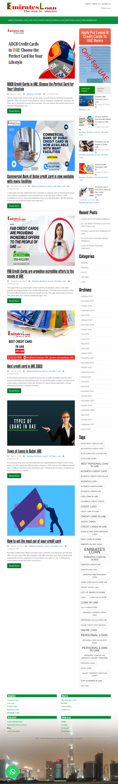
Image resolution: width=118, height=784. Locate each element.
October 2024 (86, 306)
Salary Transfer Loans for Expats (94, 674)
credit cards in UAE (94, 526)
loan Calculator (98, 597)
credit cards (88, 521)
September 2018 (87, 410)
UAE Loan (85, 686)
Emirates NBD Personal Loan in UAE (101, 99)
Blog (9, 728)
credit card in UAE (93, 516)
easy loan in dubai (91, 539)
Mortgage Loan (72, 20)
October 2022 (86, 367)
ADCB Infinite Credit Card (92, 448)
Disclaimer (79, 738)
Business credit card (94, 471)
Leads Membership (89, 20)
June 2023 (85, 339)
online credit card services (93, 625)
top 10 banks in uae (91, 681)
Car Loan (33, 20)
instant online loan (89, 587)
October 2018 (86, 405)
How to (50, 186)
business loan (89, 481)
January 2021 (86, 396)
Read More (14, 111)
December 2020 (87, 401)
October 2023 (86, 330)
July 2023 (85, 334)
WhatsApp (65, 731)
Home (87, 4)
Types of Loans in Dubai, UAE (24, 451)
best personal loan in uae (94, 465)
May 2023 (85, 344)
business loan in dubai (92, 486)
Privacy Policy (69, 738)
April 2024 (85, 315)
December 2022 (87, 358)
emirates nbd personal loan (94, 576)
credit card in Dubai (90, 511)
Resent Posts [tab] (100, 90)
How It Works (66, 706)
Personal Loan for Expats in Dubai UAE (102, 144)
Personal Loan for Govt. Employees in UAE (96, 232)
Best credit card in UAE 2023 (24, 366)
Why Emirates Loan (68, 700)
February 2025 (87, 296)
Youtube (64, 725)
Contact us (106, 4)
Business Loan (58, 20)
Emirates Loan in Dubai (94, 558)
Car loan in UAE (89, 496)
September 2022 (87, 372)
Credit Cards (44, 20)
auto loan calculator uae (94, 454)
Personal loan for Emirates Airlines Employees (94, 239)
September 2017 (87, 424)
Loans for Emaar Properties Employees (92, 247)
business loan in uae (91, 491)
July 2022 (85, 382)
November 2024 (87, 301)
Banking (30, 94)
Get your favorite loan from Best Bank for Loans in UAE (103, 119)
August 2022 (86, 377)
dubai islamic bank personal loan (95, 533)
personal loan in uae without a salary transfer (94, 656)
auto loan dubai (88, 459)
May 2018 (85, 415)
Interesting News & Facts (16, 725)
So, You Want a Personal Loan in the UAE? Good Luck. (95, 225)
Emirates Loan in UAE (91, 565)
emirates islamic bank (91, 544)
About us (96, 4)
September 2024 (87, 311)
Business (42, 186)
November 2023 (87, 325)
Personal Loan (20, 20)
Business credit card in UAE (94, 476)
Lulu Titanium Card (89, 607)
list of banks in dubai (93, 592)
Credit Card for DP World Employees (95, 219)
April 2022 (85, 386)
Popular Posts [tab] (85, 90)
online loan (89, 630)
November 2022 (87, 363)
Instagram (65, 728)
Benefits (64, 703)
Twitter (63, 722)
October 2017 (86, 420)
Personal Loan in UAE (94, 649)
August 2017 (86, 429)
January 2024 (86, 320)
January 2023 (86, 353)
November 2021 (87, 391)
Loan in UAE (89, 602)
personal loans (88, 663)
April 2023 (85, 349)
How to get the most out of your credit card (34, 541)
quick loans (86, 668)
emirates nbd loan (89, 569)
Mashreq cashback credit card (94, 614)
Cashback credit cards (92, 501)
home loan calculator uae (94, 582)
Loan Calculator (13, 731)
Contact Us (65, 710)
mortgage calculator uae (94, 620)
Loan (64, 186)
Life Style (37, 94)
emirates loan (94, 550)
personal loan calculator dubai (95, 641)
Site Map (60, 738)
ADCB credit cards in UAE (92, 443)
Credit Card (89, 506)
